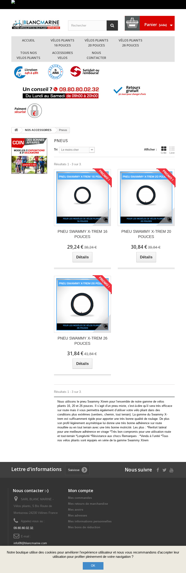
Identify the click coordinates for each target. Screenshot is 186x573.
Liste (172, 152)
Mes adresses (77, 515)
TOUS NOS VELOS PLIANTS (28, 55)
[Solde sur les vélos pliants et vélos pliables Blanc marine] (93, 4)
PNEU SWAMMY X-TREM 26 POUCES (82, 341)
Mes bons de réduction (84, 527)
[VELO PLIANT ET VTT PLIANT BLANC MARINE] (36, 23)
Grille (163, 152)
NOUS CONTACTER (96, 55)
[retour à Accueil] (16, 130)
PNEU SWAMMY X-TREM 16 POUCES (82, 234)
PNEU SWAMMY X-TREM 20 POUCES (146, 234)
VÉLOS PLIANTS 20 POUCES (96, 42)
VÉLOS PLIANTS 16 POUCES (62, 42)
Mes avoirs (75, 509)
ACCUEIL (28, 40)
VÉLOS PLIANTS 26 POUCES (130, 42)
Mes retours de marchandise (88, 503)
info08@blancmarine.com (30, 543)
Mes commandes (80, 498)
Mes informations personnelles (90, 521)
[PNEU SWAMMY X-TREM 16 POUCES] (82, 197)
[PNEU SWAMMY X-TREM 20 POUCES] (146, 197)
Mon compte (80, 490)
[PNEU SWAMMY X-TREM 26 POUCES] (82, 304)
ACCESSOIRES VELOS (62, 55)
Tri (56, 149)
